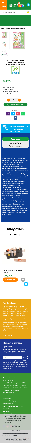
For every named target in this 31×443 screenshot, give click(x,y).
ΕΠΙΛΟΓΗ (16, 435)
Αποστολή (24, 357)
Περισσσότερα (7, 335)
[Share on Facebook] (15, 118)
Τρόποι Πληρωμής (8, 380)
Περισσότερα (10, 279)
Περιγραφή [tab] (15, 139)
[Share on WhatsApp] (23, 113)
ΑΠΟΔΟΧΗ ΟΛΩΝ (15, 426)
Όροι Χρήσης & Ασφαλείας (11, 390)
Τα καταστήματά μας (9, 401)
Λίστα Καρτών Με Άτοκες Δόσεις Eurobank (13, 407)
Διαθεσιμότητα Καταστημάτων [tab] (15, 144)
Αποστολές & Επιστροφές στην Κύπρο (14, 385)
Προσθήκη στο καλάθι (15, 105)
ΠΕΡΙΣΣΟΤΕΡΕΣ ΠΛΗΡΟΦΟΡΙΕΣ (15, 439)
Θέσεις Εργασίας (8, 403)
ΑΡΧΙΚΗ (2, 28)
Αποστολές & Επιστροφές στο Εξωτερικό (15, 387)
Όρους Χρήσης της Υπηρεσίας (15, 366)
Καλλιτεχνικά (22, 28)
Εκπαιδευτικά (14, 28)
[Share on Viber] (8, 113)
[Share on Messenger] (13, 113)
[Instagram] (18, 113)
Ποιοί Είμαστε (7, 398)
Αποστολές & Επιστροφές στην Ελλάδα (14, 383)
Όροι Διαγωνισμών (8, 392)
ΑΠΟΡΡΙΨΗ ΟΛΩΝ (15, 431)
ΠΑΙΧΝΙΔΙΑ (8, 28)
